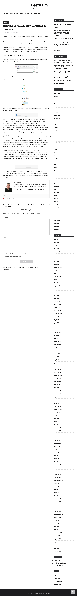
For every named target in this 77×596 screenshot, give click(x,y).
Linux (55, 161)
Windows (56, 214)
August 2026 (57, 239)
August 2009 (57, 517)
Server (55, 195)
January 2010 (57, 502)
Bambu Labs (57, 115)
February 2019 (57, 326)
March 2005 (57, 548)
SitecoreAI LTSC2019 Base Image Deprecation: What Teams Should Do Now (63, 26)
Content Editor (8, 198)
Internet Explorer (58, 146)
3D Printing (57, 93)
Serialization (16, 198)
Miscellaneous (58, 171)
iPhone (55, 149)
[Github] (6, 195)
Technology (57, 211)
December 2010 (58, 471)
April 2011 (56, 458)
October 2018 (57, 332)
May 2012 (56, 418)
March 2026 (57, 249)
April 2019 (56, 323)
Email (4, 242)
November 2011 (58, 437)
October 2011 (57, 440)
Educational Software (60, 134)
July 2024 (56, 270)
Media (55, 167)
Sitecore (6, 22)
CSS (55, 124)
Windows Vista (58, 226)
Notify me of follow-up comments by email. (15, 253)
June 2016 (56, 357)
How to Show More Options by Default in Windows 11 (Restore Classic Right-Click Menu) (63, 67)
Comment (6, 217)
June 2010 (56, 486)
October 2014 (57, 378)
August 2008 (57, 539)
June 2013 (56, 400)
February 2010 (57, 499)
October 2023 (57, 276)
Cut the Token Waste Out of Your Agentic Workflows (63, 49)
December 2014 (58, 372)
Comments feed (58, 581)
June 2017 (56, 350)
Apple (55, 103)
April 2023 (56, 279)
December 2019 (58, 310)
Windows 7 (57, 223)
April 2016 (56, 363)
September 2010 (58, 480)
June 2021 (56, 295)
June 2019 (56, 316)
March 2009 (57, 529)
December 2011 (58, 434)
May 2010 (56, 489)
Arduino (56, 106)
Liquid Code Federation (60, 563)
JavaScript (57, 155)
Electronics (57, 137)
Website (5, 246)
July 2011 (56, 449)
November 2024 (58, 267)
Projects (13, 13)
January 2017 (57, 354)
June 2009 (56, 523)
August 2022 (57, 286)
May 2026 (56, 242)
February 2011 (57, 465)
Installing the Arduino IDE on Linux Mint (62, 72)
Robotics (56, 192)
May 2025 (56, 264)
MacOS (56, 164)
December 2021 (58, 289)
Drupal (55, 130)
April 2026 (56, 246)
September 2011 (58, 443)
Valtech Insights (58, 565)
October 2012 (57, 412)
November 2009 (58, 508)
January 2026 (57, 252)
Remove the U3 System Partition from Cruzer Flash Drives (63, 61)
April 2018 (56, 335)
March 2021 (57, 298)
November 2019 (58, 313)
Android (56, 96)
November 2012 (58, 409)
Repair (55, 189)
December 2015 (58, 369)
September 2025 (58, 258)
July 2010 (56, 483)
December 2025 (58, 255)
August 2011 (57, 446)
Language (56, 158)
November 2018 (58, 329)
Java (55, 152)
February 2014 (57, 391)
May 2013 (56, 403)
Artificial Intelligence (59, 109)
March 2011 (57, 462)
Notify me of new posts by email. (12, 256)
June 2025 (56, 261)
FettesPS (39, 5)
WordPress (47, 593)
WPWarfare (35, 593)
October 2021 (57, 292)
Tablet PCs (57, 208)
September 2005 (58, 545)
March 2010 (57, 495)
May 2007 (56, 542)
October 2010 (57, 477)
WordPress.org (58, 584)
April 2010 (56, 492)
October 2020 (57, 301)
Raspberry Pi (57, 186)
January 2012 (57, 431)
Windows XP (57, 229)
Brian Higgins (57, 71)
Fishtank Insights (58, 562)
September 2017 (58, 344)
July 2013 (56, 397)
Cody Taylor (57, 560)
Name (5, 237)
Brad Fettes (15, 32)
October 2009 (57, 511)
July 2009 (56, 520)
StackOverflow (26, 13)
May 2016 (56, 360)
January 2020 (57, 307)
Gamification (57, 143)
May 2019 (56, 320)
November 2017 (58, 341)
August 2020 (57, 304)
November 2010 (58, 474)
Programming (57, 183)
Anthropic (56, 100)
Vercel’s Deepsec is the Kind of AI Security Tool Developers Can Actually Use (63, 44)
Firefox (55, 140)
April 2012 (56, 421)
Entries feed (57, 578)
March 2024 (57, 273)
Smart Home (57, 204)
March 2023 (57, 283)
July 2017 (56, 347)
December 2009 (58, 505)
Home (6, 13)
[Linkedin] (4, 195)
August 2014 (57, 384)
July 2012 (56, 415)
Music (55, 174)
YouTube (37, 13)
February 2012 (57, 428)
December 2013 (58, 394)
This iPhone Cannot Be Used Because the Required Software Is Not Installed (63, 82)
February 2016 (57, 366)
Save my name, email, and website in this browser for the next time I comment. (24, 251)
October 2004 (58, 551)
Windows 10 (57, 217)
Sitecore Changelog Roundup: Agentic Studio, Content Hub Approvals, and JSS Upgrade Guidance (62, 33)
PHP (55, 180)
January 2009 (57, 536)
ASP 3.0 (56, 112)
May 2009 (56, 526)
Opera (55, 177)
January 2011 (57, 468)
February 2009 (58, 533)
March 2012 (57, 425)
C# (54, 121)
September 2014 (58, 381)
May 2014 (56, 387)
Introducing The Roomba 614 (39, 204)
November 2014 (58, 375)
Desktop (56, 127)
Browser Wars (57, 118)
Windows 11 (57, 220)
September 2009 (58, 514)
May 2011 (56, 455)
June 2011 (56, 452)
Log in (55, 575)
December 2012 (58, 406)
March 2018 (57, 338)
